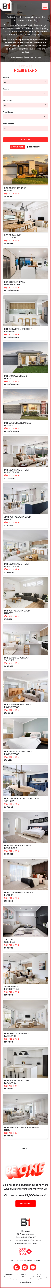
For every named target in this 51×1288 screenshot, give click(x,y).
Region (6, 77)
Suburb (6, 89)
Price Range (8, 112)
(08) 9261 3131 (34, 1240)
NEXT (25, 1148)
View (25, 177)
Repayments (34, 147)
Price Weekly (8, 123)
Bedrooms (7, 100)
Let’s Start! (25, 1203)
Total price (18, 147)
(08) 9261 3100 (30, 1243)
